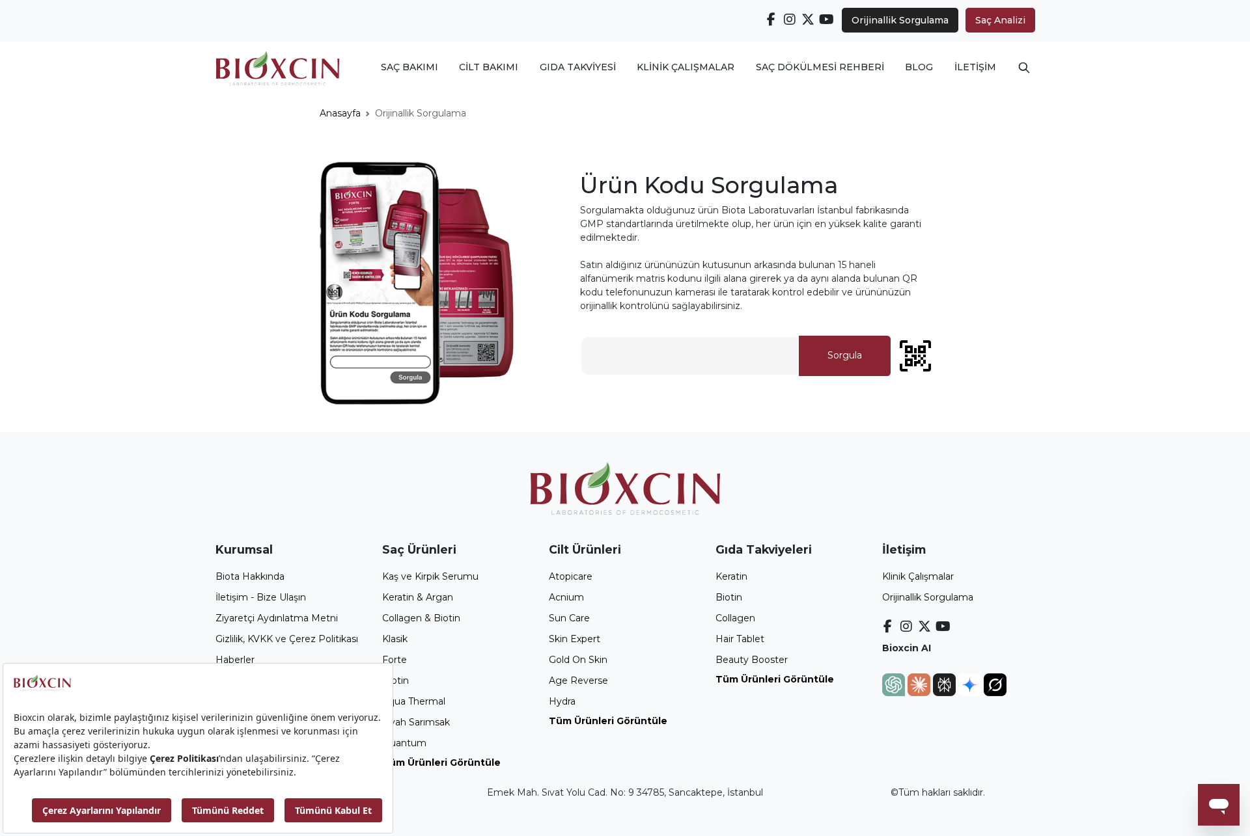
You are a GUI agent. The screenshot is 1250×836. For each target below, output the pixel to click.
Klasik (395, 639)
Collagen (735, 618)
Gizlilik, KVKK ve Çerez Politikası (286, 639)
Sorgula (844, 355)
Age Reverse (578, 680)
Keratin (731, 576)
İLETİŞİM (975, 67)
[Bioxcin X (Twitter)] (808, 19)
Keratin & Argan (417, 597)
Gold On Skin (578, 660)
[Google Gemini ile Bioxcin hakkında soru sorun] (971, 684)
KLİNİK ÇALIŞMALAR (685, 67)
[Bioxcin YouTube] (827, 19)
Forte (394, 660)
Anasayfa (340, 113)
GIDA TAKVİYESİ (578, 67)
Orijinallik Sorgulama (900, 20)
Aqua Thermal (413, 701)
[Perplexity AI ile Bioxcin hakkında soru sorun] (945, 684)
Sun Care (569, 618)
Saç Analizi (1000, 20)
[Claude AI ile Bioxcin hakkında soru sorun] (920, 684)
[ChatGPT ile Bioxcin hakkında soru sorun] (895, 684)
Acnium (566, 597)
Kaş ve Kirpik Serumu (430, 576)
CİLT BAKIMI (488, 67)
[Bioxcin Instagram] (790, 19)
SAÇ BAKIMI (409, 67)
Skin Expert (574, 639)
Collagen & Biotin (421, 618)
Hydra (562, 701)
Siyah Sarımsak (416, 722)
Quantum (404, 743)
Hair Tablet (739, 639)
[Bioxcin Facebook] (771, 19)
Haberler (235, 660)
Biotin (395, 680)
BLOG (919, 67)
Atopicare (570, 576)
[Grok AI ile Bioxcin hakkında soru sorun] (995, 684)
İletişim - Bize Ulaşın (260, 597)
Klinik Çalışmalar (918, 576)
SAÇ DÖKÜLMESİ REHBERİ (820, 67)
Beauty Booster (751, 660)
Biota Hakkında (250, 576)
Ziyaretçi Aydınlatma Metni (276, 618)
